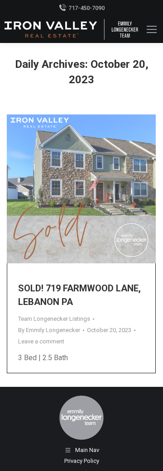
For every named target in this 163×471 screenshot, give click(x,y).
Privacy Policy (81, 460)
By (49, 330)
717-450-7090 (86, 8)
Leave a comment (41, 341)
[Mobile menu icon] (152, 29)
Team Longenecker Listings (54, 318)
